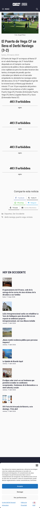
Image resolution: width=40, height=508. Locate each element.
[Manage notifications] (34, 502)
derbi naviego (10, 217)
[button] (37, 465)
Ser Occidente (18, 214)
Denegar (20, 492)
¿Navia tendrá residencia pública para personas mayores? (20, 341)
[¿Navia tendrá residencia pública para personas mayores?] (7, 336)
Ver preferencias (20, 498)
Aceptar (20, 486)
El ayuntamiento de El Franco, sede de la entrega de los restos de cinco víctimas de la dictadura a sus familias (19, 292)
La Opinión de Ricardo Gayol (13, 361)
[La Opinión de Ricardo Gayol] (7, 357)
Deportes (8, 214)
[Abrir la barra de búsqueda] (37, 9)
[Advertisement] (20, 247)
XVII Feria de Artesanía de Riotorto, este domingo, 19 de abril (18, 407)
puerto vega (21, 217)
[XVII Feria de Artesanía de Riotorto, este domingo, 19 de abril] (7, 402)
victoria (29, 217)
